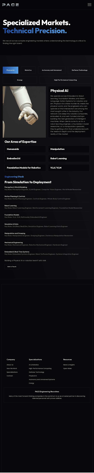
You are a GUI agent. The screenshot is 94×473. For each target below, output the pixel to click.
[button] (12, 266)
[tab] (10, 70)
